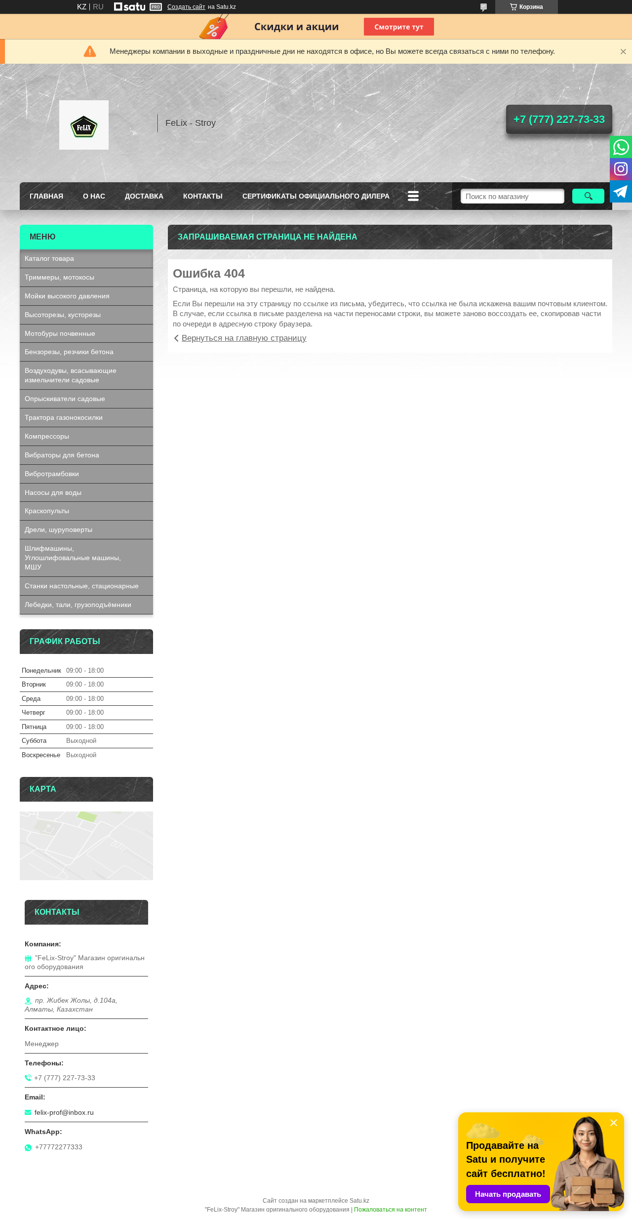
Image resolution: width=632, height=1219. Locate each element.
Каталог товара (49, 258)
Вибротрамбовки (52, 474)
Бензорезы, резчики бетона (69, 352)
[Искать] (588, 196)
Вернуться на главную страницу (244, 338)
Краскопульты (47, 511)
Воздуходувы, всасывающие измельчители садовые (71, 375)
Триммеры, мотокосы (59, 277)
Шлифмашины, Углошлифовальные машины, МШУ (73, 557)
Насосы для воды (53, 492)
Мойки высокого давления (67, 296)
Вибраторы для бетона (62, 455)
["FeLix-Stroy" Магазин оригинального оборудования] (84, 123)
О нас (94, 196)
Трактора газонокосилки (64, 417)
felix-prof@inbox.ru (64, 1112)
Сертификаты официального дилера (316, 196)
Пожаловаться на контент (390, 1209)
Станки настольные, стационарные (82, 586)
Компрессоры (47, 436)
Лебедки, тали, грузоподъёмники (78, 605)
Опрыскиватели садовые (65, 399)
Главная (46, 196)
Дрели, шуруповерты (58, 529)
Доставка (144, 196)
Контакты (203, 196)
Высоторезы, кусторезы (63, 315)
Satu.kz (359, 1200)
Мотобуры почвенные (60, 333)
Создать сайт (186, 6)
